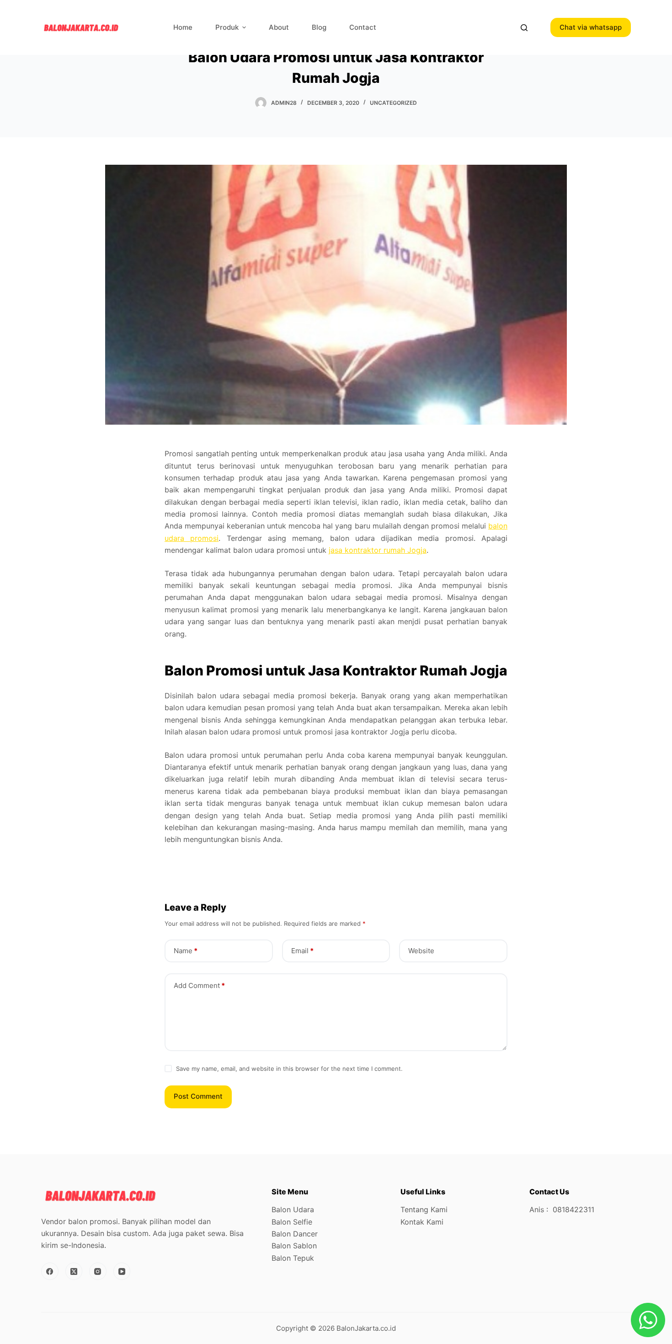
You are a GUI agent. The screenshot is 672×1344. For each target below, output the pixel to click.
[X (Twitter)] (74, 1271)
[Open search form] (524, 27)
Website (421, 950)
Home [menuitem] (182, 27)
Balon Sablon (294, 1245)
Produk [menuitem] (227, 27)
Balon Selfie (292, 1221)
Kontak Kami (421, 1221)
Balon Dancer (295, 1233)
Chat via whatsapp (591, 27)
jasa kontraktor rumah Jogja (378, 550)
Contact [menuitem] (362, 27)
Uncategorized (393, 102)
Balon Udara (293, 1209)
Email (302, 950)
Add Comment (199, 985)
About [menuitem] (279, 27)
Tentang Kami (424, 1209)
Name (185, 950)
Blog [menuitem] (319, 27)
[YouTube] (122, 1271)
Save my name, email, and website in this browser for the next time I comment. (289, 1068)
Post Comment (198, 1096)
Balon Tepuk (293, 1258)
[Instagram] (98, 1271)
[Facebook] (50, 1271)
